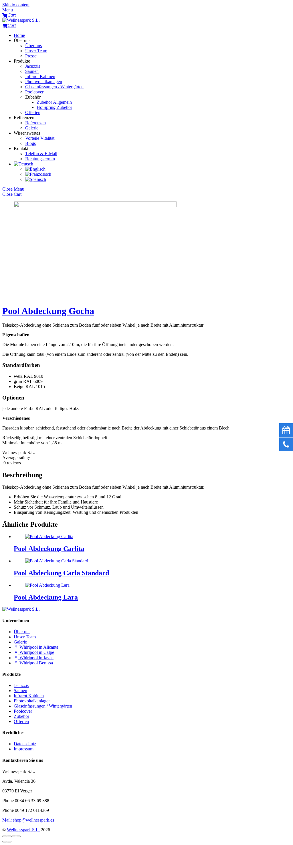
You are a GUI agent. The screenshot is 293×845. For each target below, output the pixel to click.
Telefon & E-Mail (41, 153)
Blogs (30, 143)
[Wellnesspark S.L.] (21, 20)
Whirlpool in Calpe (36, 652)
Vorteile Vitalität (39, 138)
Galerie (31, 127)
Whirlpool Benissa (35, 662)
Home (19, 35)
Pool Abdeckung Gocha (48, 311)
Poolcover (34, 91)
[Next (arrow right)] (9, 841)
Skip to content (15, 4)
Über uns (33, 45)
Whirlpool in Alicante (38, 647)
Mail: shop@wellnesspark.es (28, 820)
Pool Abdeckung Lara (46, 597)
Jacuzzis (32, 66)
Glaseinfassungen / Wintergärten (54, 86)
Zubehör (21, 716)
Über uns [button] (22, 40)
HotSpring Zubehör (54, 107)
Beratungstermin (40, 158)
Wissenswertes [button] (27, 133)
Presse (31, 55)
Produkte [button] (22, 61)
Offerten (32, 112)
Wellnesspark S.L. (23, 829)
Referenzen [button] (24, 117)
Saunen (32, 71)
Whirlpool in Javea (36, 657)
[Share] (9, 836)
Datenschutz (25, 743)
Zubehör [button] (33, 97)
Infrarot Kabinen (40, 76)
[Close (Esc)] (4, 836)
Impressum (23, 748)
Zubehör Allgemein (54, 102)
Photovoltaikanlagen (43, 81)
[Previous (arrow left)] (4, 841)
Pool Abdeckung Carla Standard (61, 573)
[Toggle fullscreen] (13, 836)
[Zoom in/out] (18, 836)
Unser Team (36, 50)
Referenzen (35, 122)
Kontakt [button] (21, 148)
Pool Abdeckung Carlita (49, 548)
